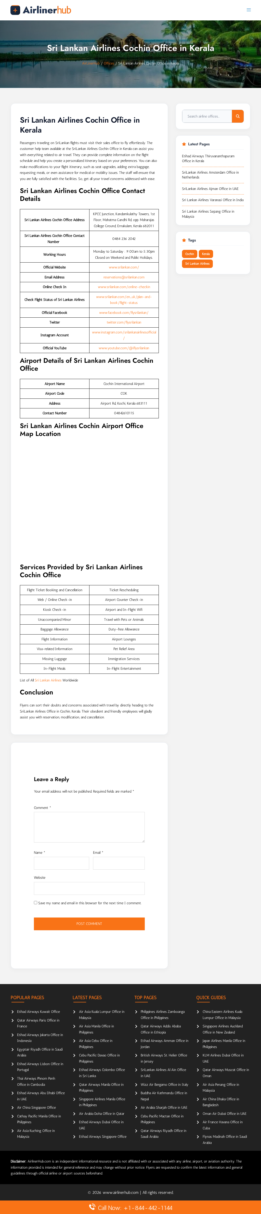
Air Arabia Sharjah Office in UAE (164, 1107)
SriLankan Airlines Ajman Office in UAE (210, 189)
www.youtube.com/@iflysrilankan (124, 348)
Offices (109, 63)
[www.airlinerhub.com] (40, 10)
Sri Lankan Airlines (48, 680)
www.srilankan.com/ (124, 267)
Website (39, 877)
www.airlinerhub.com (121, 1192)
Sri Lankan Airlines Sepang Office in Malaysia (208, 214)
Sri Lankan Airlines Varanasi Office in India (212, 200)
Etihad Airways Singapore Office (102, 1136)
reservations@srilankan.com (124, 277)
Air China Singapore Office (36, 1107)
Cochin (189, 254)
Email (98, 852)
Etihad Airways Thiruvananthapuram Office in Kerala (208, 158)
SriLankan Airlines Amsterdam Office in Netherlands (210, 175)
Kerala (206, 254)
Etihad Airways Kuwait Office (38, 1012)
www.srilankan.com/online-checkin (124, 287)
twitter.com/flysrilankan (124, 322)
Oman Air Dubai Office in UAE (224, 1114)
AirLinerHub (91, 63)
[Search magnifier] (238, 116)
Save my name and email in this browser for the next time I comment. (89, 903)
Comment (42, 808)
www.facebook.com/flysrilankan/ (124, 313)
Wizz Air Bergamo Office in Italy (164, 1084)
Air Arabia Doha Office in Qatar (101, 1114)
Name (39, 852)
